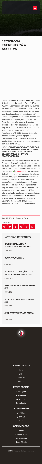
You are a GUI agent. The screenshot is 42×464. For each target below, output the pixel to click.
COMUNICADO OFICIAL (14, 258)
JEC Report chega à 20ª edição (19, 313)
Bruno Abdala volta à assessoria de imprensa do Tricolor (17, 246)
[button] (35, 8)
